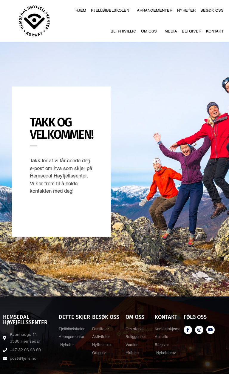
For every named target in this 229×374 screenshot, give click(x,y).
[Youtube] (210, 330)
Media (171, 31)
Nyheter (186, 10)
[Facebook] (188, 330)
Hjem (80, 10)
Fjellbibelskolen (110, 10)
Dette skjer (74, 317)
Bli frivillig (123, 31)
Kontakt (215, 31)
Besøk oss (212, 10)
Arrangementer (154, 10)
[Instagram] (199, 330)
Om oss (149, 31)
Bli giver (191, 31)
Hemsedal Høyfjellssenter (25, 320)
